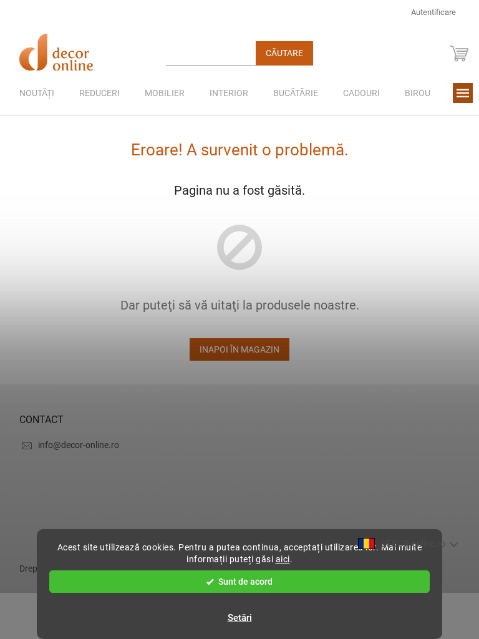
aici (283, 559)
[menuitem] (37, 93)
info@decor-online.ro (78, 445)
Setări (240, 617)
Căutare (284, 53)
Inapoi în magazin (239, 349)
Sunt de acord (245, 582)
